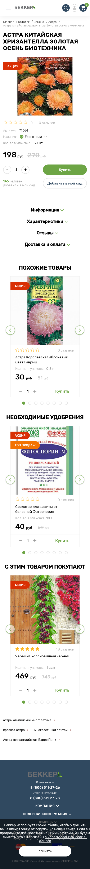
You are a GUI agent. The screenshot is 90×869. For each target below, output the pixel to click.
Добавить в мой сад (64, 183)
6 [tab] (54, 403)
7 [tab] (60, 403)
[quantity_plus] (34, 391)
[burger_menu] (8, 8)
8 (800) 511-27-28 (45, 798)
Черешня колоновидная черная (42, 656)
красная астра (14, 730)
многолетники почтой (51, 730)
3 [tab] (35, 403)
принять (45, 851)
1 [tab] (23, 403)
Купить (65, 170)
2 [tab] (29, 403)
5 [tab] (48, 403)
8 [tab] (66, 403)
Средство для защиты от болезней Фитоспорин (36, 509)
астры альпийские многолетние (27, 720)
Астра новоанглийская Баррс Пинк (29, 740)
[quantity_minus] (20, 391)
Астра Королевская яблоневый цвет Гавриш (41, 359)
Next (79, 330)
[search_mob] (66, 8)
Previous (10, 330)
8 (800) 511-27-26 (45, 787)
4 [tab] (42, 403)
